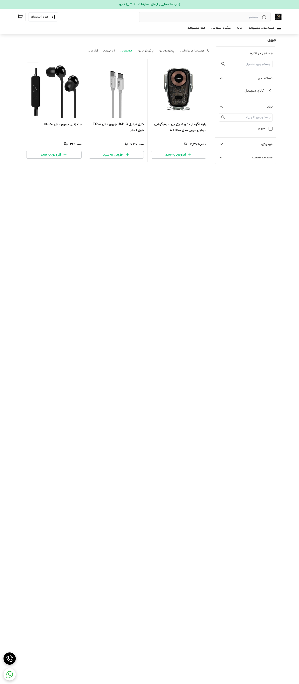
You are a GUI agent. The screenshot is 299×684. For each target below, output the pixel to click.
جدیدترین (126, 51)
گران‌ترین (92, 51)
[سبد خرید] (20, 16)
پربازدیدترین (166, 51)
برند (270, 106)
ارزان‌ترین (109, 51)
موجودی (267, 144)
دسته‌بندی (265, 78)
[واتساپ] (10, 674)
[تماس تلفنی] (10, 658)
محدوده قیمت (262, 157)
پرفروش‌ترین (145, 51)
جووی (261, 128)
